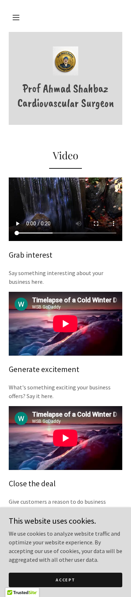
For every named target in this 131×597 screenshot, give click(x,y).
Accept (65, 579)
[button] (16, 17)
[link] (65, 60)
